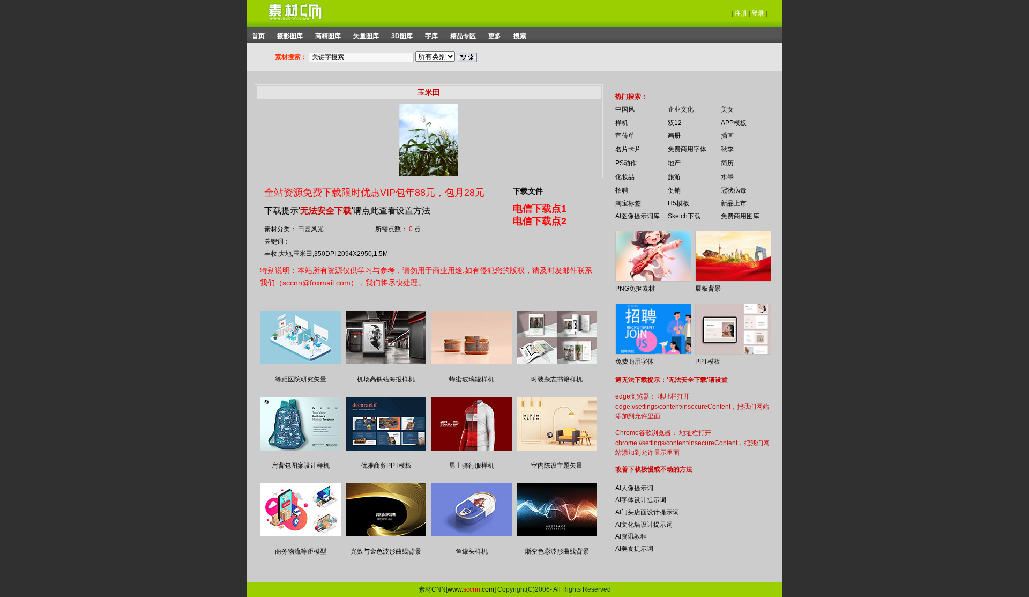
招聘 (621, 190)
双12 (675, 123)
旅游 (674, 177)
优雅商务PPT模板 (386, 465)
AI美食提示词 (634, 548)
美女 (727, 109)
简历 (727, 163)
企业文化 (681, 109)
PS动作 (626, 163)
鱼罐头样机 (472, 551)
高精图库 (328, 36)
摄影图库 (290, 36)
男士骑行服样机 (471, 465)
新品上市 (734, 203)
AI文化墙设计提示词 (644, 524)
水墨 (727, 177)
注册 (740, 13)
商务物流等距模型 (300, 551)
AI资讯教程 (631, 536)
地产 (674, 163)
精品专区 (463, 36)
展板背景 (708, 288)
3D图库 (402, 36)
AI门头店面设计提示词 (647, 512)
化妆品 (625, 177)
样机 (621, 123)
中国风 (625, 109)
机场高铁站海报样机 (386, 379)
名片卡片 (628, 149)
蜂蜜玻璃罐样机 (471, 379)
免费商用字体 (687, 149)
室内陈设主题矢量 (557, 465)
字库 (431, 36)
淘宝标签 (628, 203)
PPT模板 (707, 361)
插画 (727, 135)
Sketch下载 (684, 216)
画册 (674, 135)
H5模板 (678, 203)
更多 (494, 36)
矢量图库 (366, 36)
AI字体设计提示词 (640, 500)
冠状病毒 (734, 190)
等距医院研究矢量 (300, 379)
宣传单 (625, 135)
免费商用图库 (740, 216)
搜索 (519, 36)
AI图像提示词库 (637, 216)
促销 (674, 190)
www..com (471, 589)
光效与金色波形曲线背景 (386, 551)
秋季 (727, 149)
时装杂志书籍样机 (557, 379)
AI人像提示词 (634, 488)
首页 (258, 36)
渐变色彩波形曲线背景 (557, 551)
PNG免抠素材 (635, 288)
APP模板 (734, 123)
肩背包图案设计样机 (301, 465)
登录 (757, 13)
